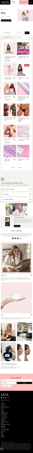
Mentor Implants (3, 413)
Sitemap (2, 423)
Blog (6, 9)
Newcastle (2, 437)
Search (27, 32)
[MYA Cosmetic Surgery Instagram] (13, 238)
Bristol (2, 432)
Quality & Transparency (5, 412)
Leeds (2, 433)
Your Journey (3, 408)
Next (20, 167)
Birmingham (3, 431)
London (2, 434)
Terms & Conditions (3, 442)
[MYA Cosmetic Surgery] (5, 2)
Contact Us (3, 425)
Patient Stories (3, 404)
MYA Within (3, 418)
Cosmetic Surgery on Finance (6, 424)
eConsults (2, 410)
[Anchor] (11, 32)
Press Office (3, 426)
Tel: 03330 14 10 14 (5, 400)
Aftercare (2, 411)
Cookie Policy (12, 442)
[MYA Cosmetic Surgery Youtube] (17, 238)
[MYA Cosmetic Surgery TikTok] (20, 238)
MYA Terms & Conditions (5, 422)
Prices (2, 409)
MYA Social (3, 9)
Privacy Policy (8, 442)
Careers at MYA (3, 419)
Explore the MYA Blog (6, 20)
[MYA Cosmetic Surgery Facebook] (15, 238)
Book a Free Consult (24, 2)
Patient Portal (3, 427)
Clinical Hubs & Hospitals (5, 407)
